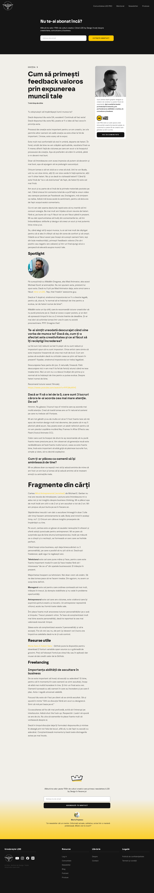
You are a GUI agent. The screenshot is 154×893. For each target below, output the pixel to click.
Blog (63, 869)
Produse (145, 6)
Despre (95, 857)
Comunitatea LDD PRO (102, 6)
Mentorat (120, 6)
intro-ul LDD (39, 292)
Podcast (65, 873)
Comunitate (66, 861)
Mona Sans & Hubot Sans (40, 646)
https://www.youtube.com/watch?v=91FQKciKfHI (52, 387)
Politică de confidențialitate (133, 857)
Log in (64, 857)
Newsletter (133, 6)
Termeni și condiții (129, 861)
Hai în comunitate (110, 134)
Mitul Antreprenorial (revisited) (50, 493)
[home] (8, 6)
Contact (95, 861)
